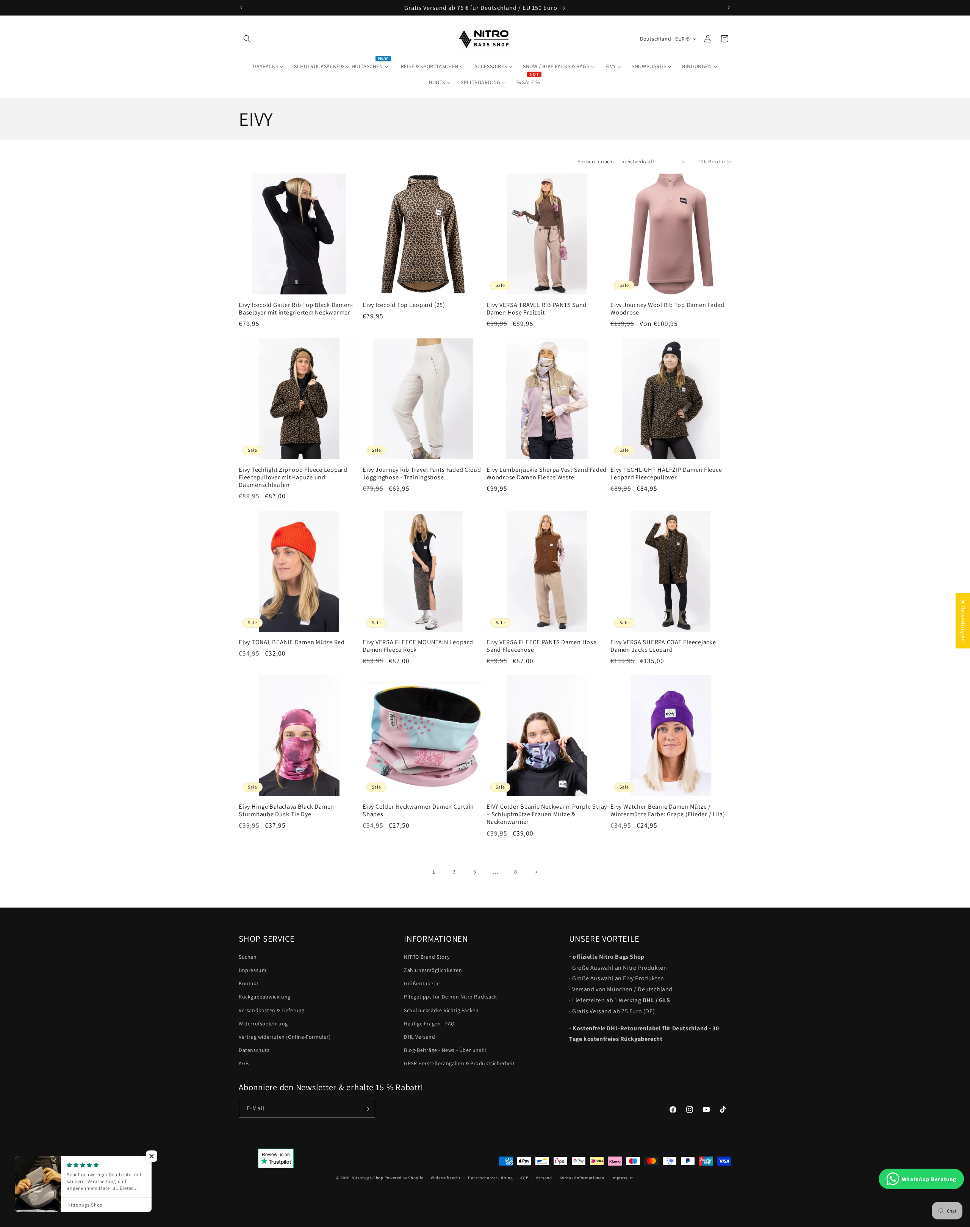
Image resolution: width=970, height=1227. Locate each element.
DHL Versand (419, 1036)
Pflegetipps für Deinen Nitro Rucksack (450, 997)
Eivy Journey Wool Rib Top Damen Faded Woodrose (667, 308)
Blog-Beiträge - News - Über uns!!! (445, 1050)
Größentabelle (422, 983)
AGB (244, 1063)
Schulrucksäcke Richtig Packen (441, 1010)
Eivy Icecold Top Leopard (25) (404, 304)
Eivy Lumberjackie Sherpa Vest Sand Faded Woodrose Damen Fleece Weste (547, 473)
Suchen (248, 956)
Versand (544, 1177)
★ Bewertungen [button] (963, 620)
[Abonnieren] (366, 1109)
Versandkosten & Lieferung (272, 1010)
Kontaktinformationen (582, 1177)
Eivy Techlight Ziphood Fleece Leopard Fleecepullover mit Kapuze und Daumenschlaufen (293, 477)
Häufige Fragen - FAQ (429, 1023)
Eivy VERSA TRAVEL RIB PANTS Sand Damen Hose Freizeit (537, 308)
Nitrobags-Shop (367, 1177)
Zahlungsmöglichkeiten (433, 970)
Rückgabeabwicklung (265, 997)
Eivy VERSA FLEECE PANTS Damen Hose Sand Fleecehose (542, 645)
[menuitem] (268, 66)
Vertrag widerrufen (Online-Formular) (285, 1036)
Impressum (252, 970)
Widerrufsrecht (446, 1177)
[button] (247, 38)
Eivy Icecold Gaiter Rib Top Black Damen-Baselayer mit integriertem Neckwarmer (296, 308)
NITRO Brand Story (426, 956)
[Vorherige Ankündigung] (241, 7)
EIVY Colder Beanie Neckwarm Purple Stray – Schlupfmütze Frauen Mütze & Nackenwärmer (547, 814)
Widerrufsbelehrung (263, 1023)
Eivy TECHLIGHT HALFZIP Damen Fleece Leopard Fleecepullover (666, 473)
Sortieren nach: (595, 161)
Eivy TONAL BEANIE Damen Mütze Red (292, 642)
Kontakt (248, 983)
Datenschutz (254, 1050)
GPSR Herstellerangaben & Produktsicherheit (459, 1063)
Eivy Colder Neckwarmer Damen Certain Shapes (418, 810)
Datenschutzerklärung (490, 1177)
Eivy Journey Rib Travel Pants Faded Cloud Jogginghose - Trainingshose (422, 473)
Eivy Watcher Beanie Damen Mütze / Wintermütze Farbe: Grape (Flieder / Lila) (667, 810)
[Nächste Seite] (536, 872)
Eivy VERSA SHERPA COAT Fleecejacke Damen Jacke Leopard (663, 645)
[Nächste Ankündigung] (728, 7)
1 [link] (433, 872)
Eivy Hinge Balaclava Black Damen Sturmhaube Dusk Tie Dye (286, 810)
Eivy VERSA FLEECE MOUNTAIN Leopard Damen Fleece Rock (418, 645)
